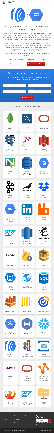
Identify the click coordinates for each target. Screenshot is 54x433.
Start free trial (36, 64)
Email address (6, 89)
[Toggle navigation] (49, 2)
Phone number (32, 83)
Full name (5, 83)
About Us (5, 418)
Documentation (28, 418)
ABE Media (48, 430)
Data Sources (17, 419)
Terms (23, 430)
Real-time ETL (17, 422)
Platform (16, 418)
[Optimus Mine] (9, 2)
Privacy (19, 430)
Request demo (27, 97)
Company (30, 89)
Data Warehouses (18, 421)
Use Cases (5, 419)
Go (50, 420)
